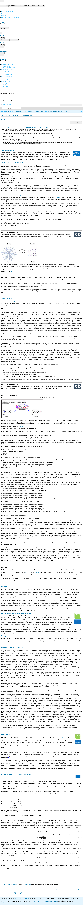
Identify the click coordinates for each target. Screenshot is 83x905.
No (22, 893)
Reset (2, 37)
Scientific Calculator (7, 74)
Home (7, 111)
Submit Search (4, 28)
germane (37, 572)
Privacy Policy (34, 901)
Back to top (3, 888)
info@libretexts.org (6, 902)
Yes (17, 893)
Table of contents (76, 122)
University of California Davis (36, 111)
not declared (28, 884)
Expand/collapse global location (81, 111)
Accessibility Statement (52, 901)
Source (12, 271)
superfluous (28, 572)
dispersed (58, 197)
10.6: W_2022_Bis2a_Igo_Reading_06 (9, 884)
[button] (5, 84)
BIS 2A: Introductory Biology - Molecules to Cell (58, 111)
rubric (21, 426)
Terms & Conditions (42, 901)
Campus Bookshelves (19, 111)
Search (3, 108)
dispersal (63, 737)
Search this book (4, 23)
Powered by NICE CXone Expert (22, 898)
